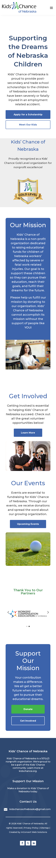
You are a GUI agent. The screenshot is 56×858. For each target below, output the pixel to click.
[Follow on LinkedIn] (33, 843)
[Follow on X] (28, 843)
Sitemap (44, 828)
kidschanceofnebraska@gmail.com (30, 809)
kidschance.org (28, 771)
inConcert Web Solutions (34, 832)
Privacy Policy (31, 828)
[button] (8, 612)
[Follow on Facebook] (22, 843)
